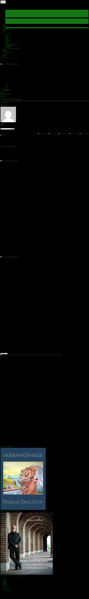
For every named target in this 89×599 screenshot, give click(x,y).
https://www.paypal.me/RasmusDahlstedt (8, 146)
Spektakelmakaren (8, 18)
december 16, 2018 (4, 58)
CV (3, 9)
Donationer (5, 28)
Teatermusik (7, 15)
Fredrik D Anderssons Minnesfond (12, 20)
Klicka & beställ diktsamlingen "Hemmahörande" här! (10, 510)
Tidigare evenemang (9, 27)
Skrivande (7, 10)
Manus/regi (7, 11)
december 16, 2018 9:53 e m (5, 93)
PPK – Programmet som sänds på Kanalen (13, 23)
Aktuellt (4, 26)
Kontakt (4, 31)
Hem (4, 8)
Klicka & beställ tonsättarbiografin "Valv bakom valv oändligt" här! (13, 575)
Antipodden (5, 17)
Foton (6, 16)
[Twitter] (4, 595)
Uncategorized (3, 94)
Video (6, 13)
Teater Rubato (8, 22)
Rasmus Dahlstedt (3, 3)
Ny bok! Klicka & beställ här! (6, 446)
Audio (6, 12)
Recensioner (5, 25)
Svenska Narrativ (8, 21)
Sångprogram (7, 14)
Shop (4, 29)
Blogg (4, 24)
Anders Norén (6, 590)
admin (1, 92)
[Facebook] (4, 593)
